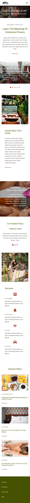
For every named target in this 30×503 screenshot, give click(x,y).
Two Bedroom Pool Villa (11, 65)
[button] (1, 72)
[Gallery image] (15, 73)
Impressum (4, 482)
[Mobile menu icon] (27, 3)
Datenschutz (5, 487)
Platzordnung (5, 492)
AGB (3, 496)
